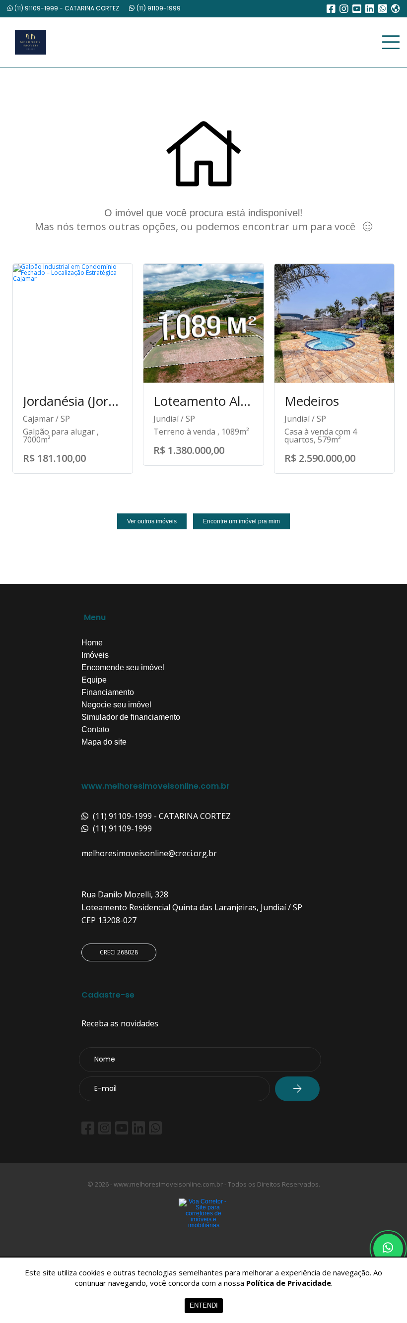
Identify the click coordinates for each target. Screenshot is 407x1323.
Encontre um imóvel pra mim (241, 521)
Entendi (204, 1305)
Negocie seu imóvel (116, 705)
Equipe (94, 680)
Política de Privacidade (288, 1283)
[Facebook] (331, 9)
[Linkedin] (369, 9)
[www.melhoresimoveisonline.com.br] (106, 42)
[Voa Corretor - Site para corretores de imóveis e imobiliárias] (203, 1228)
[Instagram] (343, 9)
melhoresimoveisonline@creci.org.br (149, 853)
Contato (95, 730)
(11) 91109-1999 (158, 8)
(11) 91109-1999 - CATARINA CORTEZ (66, 8)
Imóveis (95, 655)
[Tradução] (395, 9)
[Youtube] (356, 9)
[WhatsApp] (382, 9)
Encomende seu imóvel (122, 668)
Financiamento (107, 692)
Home (92, 643)
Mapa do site (104, 742)
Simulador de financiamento (130, 717)
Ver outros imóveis (152, 521)
